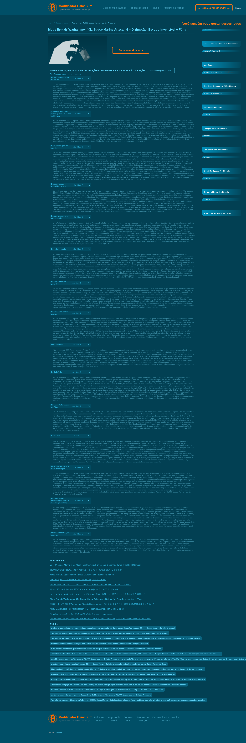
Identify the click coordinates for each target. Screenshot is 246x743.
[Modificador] (221, 59)
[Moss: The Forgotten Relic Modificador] (221, 37)
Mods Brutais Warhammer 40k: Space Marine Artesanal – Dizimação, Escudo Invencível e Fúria (96, 599)
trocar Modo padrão (158, 70)
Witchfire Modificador (213, 107)
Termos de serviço (143, 717)
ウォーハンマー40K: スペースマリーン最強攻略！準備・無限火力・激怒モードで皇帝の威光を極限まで (97, 594)
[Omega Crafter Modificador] (221, 122)
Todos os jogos (139, 7)
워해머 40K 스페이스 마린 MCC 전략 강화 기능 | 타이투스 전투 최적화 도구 (84, 589)
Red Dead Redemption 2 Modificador (220, 86)
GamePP (59, 732)
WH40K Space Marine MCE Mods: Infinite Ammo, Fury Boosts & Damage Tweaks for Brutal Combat (95, 565)
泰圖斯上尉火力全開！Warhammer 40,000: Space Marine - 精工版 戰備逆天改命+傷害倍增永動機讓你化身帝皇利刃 (102, 604)
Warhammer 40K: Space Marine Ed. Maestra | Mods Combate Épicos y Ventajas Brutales (90, 584)
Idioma (238, 8)
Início (50, 23)
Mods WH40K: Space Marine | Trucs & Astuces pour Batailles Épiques (82, 575)
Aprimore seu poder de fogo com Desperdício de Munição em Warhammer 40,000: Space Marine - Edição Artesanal (101, 695)
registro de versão (174, 7)
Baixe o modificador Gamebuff (216, 8)
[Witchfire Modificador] (221, 101)
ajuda (156, 7)
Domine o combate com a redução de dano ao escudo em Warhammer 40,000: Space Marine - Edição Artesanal (99, 643)
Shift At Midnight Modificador (216, 192)
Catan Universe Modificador (216, 150)
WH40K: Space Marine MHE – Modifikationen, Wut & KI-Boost (78, 580)
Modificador (209, 65)
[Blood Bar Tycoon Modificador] (221, 165)
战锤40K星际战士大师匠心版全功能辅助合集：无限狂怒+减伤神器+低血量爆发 (86, 570)
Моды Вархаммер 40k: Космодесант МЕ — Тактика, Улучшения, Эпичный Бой (87, 609)
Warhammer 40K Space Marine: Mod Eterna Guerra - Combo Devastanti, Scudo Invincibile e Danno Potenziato (100, 619)
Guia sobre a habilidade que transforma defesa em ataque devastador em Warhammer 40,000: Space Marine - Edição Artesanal (106, 649)
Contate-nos (128, 717)
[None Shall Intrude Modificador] (221, 207)
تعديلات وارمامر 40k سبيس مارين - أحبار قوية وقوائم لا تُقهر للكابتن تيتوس (81, 614)
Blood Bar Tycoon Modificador (217, 171)
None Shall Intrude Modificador (217, 213)
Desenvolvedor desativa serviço (166, 717)
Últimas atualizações (114, 7)
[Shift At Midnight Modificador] (221, 186)
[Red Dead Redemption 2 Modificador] (221, 80)
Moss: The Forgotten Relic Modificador (221, 44)
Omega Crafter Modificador (215, 128)
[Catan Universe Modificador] (221, 143)
